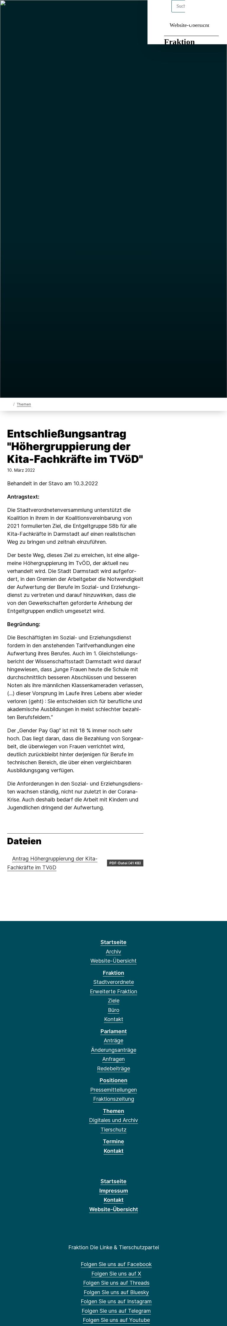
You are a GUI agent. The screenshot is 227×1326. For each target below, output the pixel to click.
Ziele (113, 1000)
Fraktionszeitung (113, 1099)
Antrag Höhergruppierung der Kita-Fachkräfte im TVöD (52, 863)
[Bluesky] (41, 12)
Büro (113, 1010)
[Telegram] (60, 12)
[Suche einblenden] (197, 12)
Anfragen (113, 1059)
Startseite (113, 942)
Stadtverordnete (113, 982)
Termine (113, 1141)
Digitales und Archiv (113, 1120)
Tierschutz (113, 1129)
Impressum (113, 1191)
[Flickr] (79, 12)
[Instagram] (50, 12)
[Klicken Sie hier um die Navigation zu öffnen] (215, 12)
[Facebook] (11, 12)
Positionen (113, 1080)
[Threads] (31, 12)
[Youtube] (70, 12)
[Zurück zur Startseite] (9, 404)
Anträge (113, 1040)
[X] (21, 12)
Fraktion (179, 41)
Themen (24, 404)
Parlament (113, 1031)
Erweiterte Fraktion (113, 991)
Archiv (113, 951)
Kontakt (113, 1019)
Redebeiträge (113, 1068)
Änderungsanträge (113, 1050)
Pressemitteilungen (113, 1090)
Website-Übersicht (189, 25)
